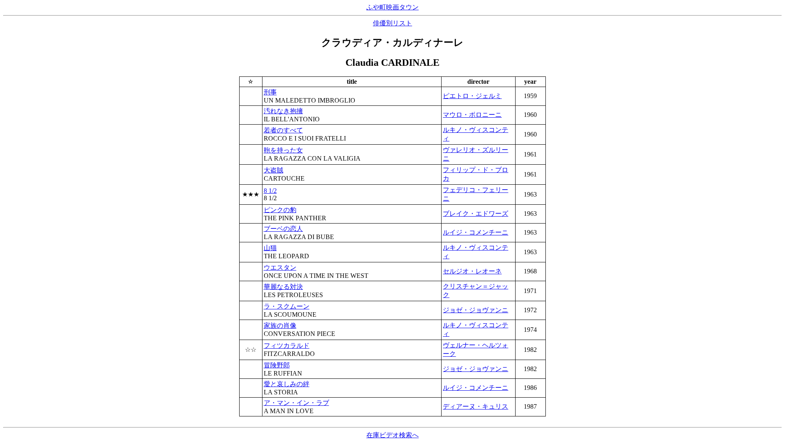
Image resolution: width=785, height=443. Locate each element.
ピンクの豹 (280, 209)
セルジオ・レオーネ (472, 271)
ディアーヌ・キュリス (475, 406)
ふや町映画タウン (392, 7)
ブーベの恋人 (283, 228)
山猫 (270, 247)
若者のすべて (283, 130)
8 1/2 (270, 190)
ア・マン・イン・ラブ (296, 402)
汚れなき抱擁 (283, 110)
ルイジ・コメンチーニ (475, 232)
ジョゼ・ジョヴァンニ (475, 310)
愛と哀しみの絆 (287, 383)
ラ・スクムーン (287, 306)
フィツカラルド (287, 345)
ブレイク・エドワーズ (475, 213)
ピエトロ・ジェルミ (472, 95)
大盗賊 (273, 170)
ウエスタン (280, 267)
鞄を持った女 (283, 150)
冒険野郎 (277, 365)
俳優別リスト (392, 23)
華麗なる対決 (283, 286)
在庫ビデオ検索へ (392, 435)
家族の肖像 (280, 325)
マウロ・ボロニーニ (472, 114)
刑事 (270, 92)
